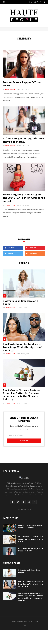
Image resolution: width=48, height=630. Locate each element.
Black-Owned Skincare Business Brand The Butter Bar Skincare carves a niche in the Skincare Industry (21, 395)
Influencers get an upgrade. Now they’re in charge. (23, 140)
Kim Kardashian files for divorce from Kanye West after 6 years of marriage (22, 347)
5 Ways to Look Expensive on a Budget (20, 302)
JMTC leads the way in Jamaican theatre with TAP (31, 549)
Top (24, 625)
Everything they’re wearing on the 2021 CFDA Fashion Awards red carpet (24, 198)
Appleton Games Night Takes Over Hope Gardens (30, 526)
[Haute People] (24, 15)
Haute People (10, 89)
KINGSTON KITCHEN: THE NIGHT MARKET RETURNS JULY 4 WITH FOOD (31, 539)
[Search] (44, 2)
